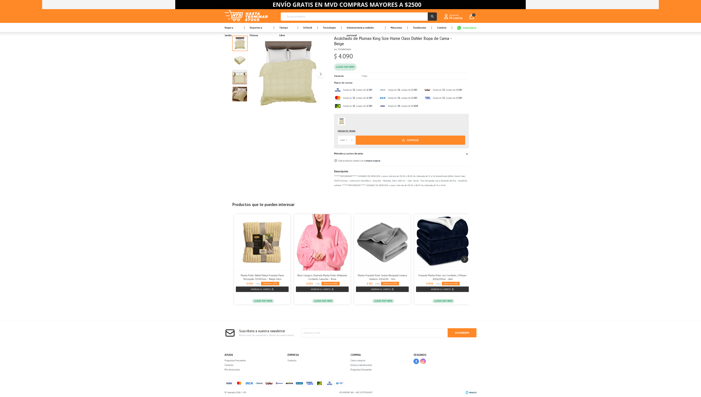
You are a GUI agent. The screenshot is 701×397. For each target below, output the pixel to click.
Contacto (229, 365)
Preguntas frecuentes (235, 360)
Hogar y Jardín (229, 29)
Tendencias (419, 27)
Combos (441, 27)
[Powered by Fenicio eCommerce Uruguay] (471, 392)
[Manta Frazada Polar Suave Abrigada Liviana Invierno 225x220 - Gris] (382, 242)
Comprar (413, 140)
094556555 (469, 27)
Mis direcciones (232, 369)
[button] (432, 16)
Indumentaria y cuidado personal (360, 29)
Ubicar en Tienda (346, 131)
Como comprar (357, 360)
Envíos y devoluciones (361, 365)
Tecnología (329, 27)
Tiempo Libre (283, 29)
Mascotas (396, 27)
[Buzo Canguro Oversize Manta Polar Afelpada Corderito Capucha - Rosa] (322, 242)
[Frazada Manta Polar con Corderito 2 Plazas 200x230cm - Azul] (442, 242)
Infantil (307, 27)
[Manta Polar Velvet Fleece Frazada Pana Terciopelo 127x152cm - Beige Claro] (262, 242)
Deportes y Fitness (256, 29)
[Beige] (342, 121)
